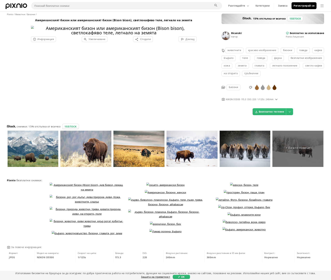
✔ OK (181, 276)
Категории (262, 5)
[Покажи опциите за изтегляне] (289, 111)
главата (259, 65)
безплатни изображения (306, 58)
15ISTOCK (70, 126)
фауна (278, 58)
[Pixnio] (16, 6)
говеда (303, 50)
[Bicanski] (226, 39)
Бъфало (228, 58)
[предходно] (35, 26)
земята (242, 65)
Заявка (282, 5)
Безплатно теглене (271, 111)
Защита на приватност (155, 276)
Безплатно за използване (307, 33)
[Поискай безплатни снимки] (216, 5)
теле (245, 58)
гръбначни (251, 73)
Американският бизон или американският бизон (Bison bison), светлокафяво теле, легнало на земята (113, 20)
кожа (227, 65)
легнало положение (284, 65)
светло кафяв (313, 65)
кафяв (318, 50)
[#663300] (274, 87)
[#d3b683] (268, 87)
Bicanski (236, 33)
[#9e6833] (257, 87)
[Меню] (322, 5)
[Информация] (276, 99)
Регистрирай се (304, 5)
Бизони (233, 87)
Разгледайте (236, 5)
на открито (231, 73)
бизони (287, 50)
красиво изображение (262, 50)
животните (234, 50)
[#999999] (262, 87)
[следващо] (193, 26)
